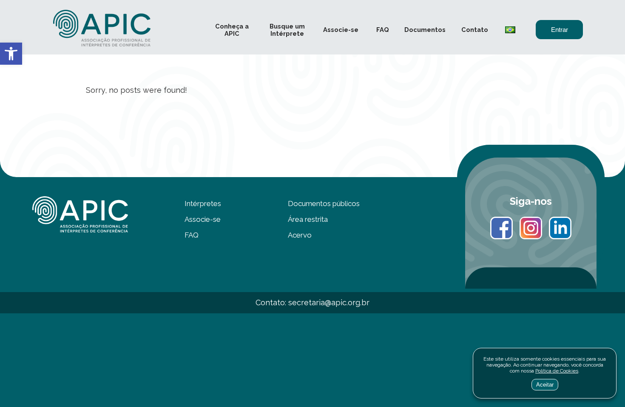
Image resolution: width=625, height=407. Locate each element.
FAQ (382, 29)
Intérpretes (203, 203)
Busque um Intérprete (287, 30)
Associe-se (340, 29)
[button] (11, 54)
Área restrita (308, 219)
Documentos (425, 29)
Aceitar (545, 384)
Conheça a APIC (232, 30)
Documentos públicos (324, 203)
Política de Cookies (556, 371)
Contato (474, 29)
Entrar (559, 29)
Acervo (300, 235)
